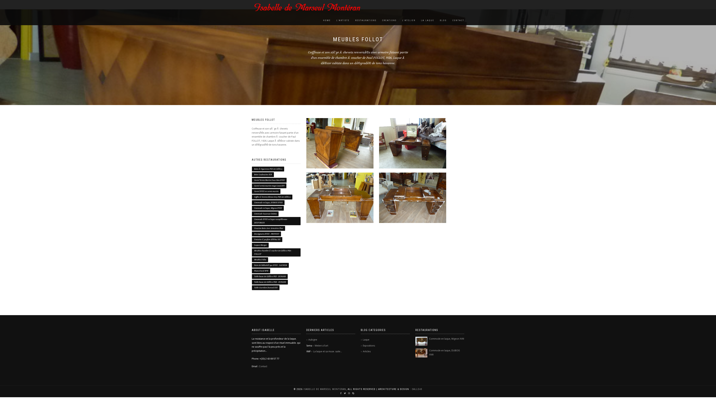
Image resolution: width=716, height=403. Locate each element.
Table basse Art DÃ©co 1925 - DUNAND (270, 276)
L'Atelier (408, 20)
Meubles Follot (260, 259)
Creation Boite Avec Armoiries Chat (268, 228)
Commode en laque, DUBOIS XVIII (268, 202)
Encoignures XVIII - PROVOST (266, 234)
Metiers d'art (321, 345)
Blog (443, 20)
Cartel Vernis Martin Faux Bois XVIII (269, 180)
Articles (367, 351)
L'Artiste (343, 20)
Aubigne (312, 339)
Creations (389, 20)
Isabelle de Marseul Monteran (325, 389)
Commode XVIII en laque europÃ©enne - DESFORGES (271, 221)
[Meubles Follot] (339, 143)
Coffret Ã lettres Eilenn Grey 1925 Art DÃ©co (272, 197)
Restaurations (365, 20)
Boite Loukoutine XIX (263, 174)
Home (327, 20)
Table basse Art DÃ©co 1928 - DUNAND (270, 282)
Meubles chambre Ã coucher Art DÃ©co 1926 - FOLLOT (273, 252)
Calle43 (417, 389)
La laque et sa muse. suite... (327, 351)
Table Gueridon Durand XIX (266, 287)
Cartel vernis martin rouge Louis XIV (269, 186)
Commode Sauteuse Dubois (265, 214)
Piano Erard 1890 (261, 271)
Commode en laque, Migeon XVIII (268, 208)
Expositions (369, 345)
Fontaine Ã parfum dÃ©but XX (267, 239)
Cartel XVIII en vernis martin (266, 191)
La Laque (427, 20)
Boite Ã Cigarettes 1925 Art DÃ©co (268, 169)
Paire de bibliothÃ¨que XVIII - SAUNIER (270, 265)
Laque (366, 339)
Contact (458, 20)
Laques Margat (260, 245)
